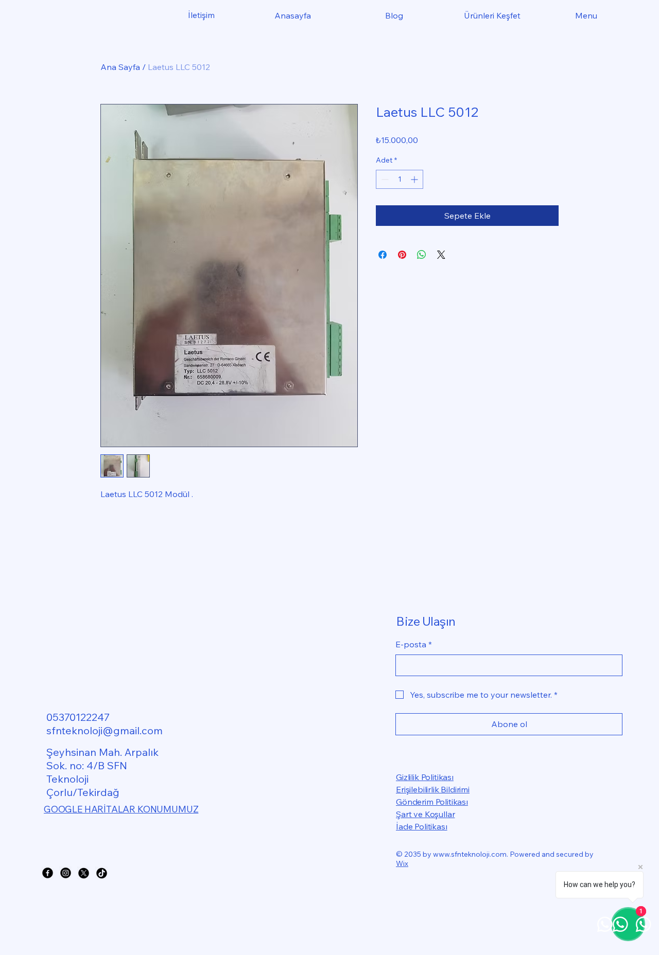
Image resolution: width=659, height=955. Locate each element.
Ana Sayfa (120, 67)
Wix (402, 863)
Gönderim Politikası (432, 802)
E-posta (413, 644)
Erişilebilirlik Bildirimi (433, 789)
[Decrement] (383, 179)
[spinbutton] (399, 179)
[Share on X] (441, 255)
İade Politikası (421, 826)
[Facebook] (47, 872)
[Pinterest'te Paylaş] (402, 255)
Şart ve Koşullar (425, 814)
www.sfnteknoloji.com (470, 854)
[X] (83, 872)
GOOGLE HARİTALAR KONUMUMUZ (121, 809)
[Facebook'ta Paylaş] (382, 255)
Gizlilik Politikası (425, 777)
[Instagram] (65, 872)
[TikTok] (101, 872)
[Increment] (415, 179)
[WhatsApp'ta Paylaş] (421, 255)
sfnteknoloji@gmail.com (104, 730)
